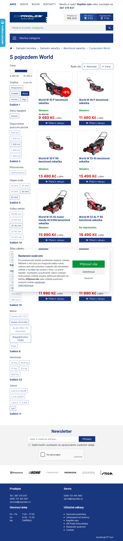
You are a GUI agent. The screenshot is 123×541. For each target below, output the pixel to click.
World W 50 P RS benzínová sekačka (50, 159)
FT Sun (109, 537)
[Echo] (34, 472)
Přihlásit (87, 439)
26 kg (14, 362)
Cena (13, 65)
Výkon (13, 385)
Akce (13, 4)
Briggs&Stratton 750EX (20, 338)
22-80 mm (16, 231)
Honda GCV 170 (19, 316)
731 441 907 (22, 498)
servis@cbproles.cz (73, 498)
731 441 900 (76, 495)
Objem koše (16, 180)
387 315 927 (66, 7)
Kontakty (49, 4)
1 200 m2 (15, 144)
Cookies (70, 530)
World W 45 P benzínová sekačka (53, 101)
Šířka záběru (17, 248)
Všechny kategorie (29, 38)
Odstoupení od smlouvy (77, 517)
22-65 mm (16, 219)
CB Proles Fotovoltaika (77, 523)
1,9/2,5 (14, 402)
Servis (24, 4)
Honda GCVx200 (19, 322)
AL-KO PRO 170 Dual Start (20, 329)
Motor (13, 311)
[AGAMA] (88, 472)
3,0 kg (24, 368)
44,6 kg (24, 362)
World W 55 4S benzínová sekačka (94, 159)
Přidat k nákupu (56, 123)
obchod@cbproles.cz (20, 502)
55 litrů (25, 185)
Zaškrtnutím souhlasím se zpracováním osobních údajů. (63, 444)
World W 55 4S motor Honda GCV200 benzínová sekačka (54, 220)
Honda (14, 99)
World (25, 93)
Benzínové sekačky (74, 48)
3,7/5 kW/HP (17, 396)
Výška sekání (17, 208)
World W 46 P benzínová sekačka (93, 101)
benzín (14, 116)
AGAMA (14, 93)
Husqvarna (16, 87)
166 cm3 (15, 299)
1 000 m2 (15, 138)
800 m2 (15, 132)
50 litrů (14, 185)
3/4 (13, 408)
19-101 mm (16, 237)
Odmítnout (89, 271)
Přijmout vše (88, 264)
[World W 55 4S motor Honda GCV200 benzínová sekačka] (55, 202)
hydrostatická (18, 172)
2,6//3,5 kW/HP (18, 391)
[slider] (12, 71)
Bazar (36, 4)
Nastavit (88, 278)
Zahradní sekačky (50, 48)
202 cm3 (15, 294)
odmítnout (40, 282)
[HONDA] (70, 472)
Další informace (25, 285)
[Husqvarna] (16, 472)
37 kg (14, 368)
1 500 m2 (15, 156)
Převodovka (16, 167)
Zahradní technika (26, 48)
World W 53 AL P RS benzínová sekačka (91, 218)
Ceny (107, 66)
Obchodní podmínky (76, 514)
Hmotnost (15, 357)
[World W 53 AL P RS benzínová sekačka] (95, 202)
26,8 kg (15, 374)
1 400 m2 (15, 150)
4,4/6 (24, 402)
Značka (21, 82)
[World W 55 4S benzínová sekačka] (95, 144)
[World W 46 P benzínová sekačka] (95, 85)
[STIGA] (106, 472)
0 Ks (88, 17)
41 (12, 259)
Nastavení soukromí (76, 526)
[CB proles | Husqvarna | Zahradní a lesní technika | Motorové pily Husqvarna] (11, 48)
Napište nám (84, 4)
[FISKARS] (52, 472)
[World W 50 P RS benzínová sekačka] (55, 144)
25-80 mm (16, 225)
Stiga (24, 99)
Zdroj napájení (18, 110)
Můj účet (72, 17)
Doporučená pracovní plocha (19, 125)
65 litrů (14, 197)
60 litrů (25, 191)
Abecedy (91, 66)
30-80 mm (16, 214)
